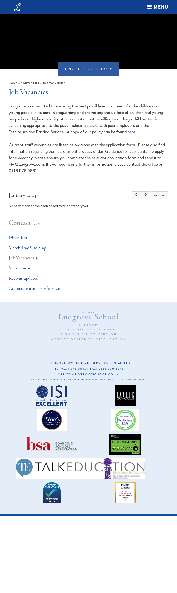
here (131, 132)
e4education (111, 339)
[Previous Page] (136, 195)
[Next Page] (145, 195)
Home (13, 83)
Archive (160, 195)
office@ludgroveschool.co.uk (88, 374)
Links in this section (86, 69)
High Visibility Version (88, 334)
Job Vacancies (53, 83)
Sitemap (88, 325)
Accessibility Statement (88, 329)
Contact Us (30, 83)
